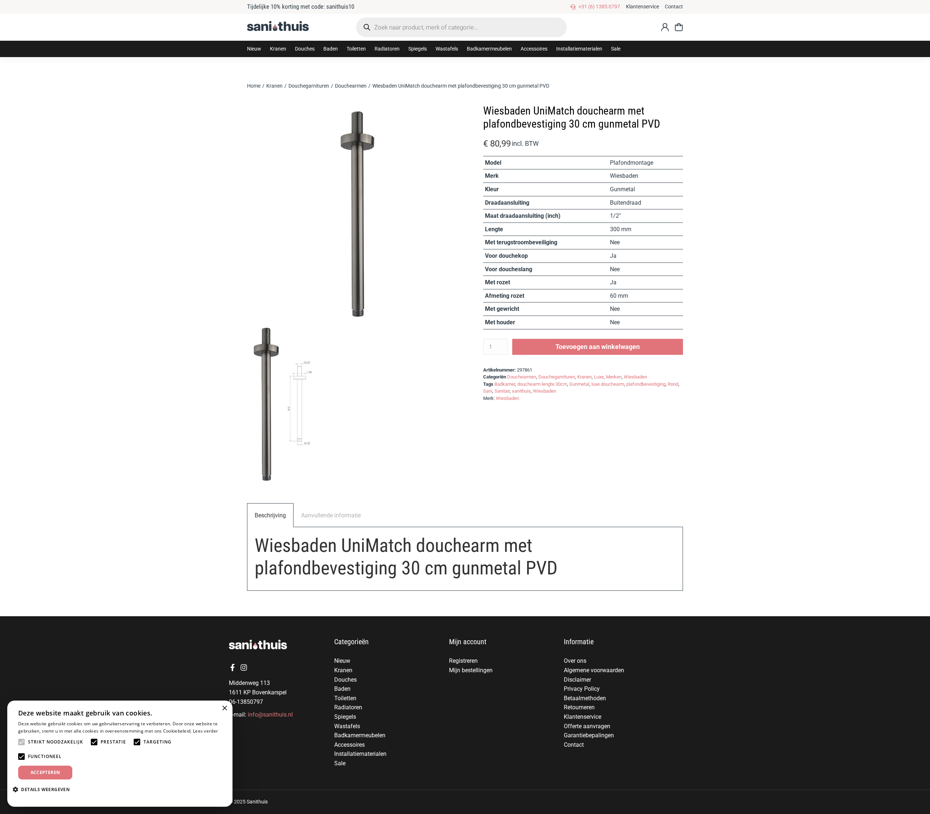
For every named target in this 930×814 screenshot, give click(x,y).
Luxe (599, 377)
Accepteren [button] (45, 772)
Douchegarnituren (556, 377)
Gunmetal (579, 384)
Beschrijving (270, 515)
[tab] (270, 515)
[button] (278, 49)
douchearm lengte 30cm (542, 384)
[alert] (119, 754)
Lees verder (205, 731)
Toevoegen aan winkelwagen (597, 346)
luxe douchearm (607, 384)
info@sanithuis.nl (270, 714)
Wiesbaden (635, 377)
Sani (487, 391)
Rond (673, 384)
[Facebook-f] (232, 667)
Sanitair (502, 391)
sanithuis (521, 391)
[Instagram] (243, 667)
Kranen (584, 377)
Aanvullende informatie (331, 515)
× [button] (224, 708)
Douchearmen (521, 377)
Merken (614, 377)
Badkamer (504, 384)
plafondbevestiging (646, 384)
